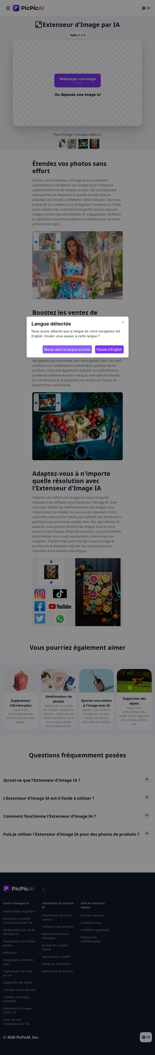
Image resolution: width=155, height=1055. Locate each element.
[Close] (123, 322)
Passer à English (109, 349)
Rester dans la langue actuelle (67, 349)
